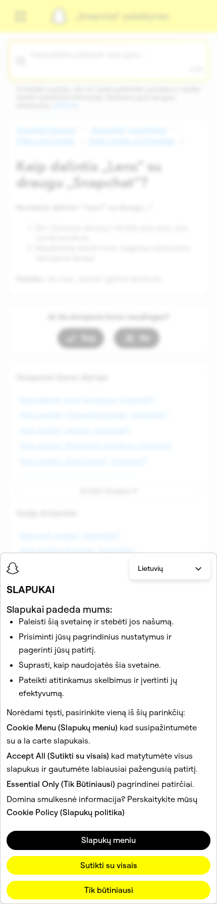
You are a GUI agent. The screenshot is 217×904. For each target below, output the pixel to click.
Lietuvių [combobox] (150, 568)
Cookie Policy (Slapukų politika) (66, 812)
